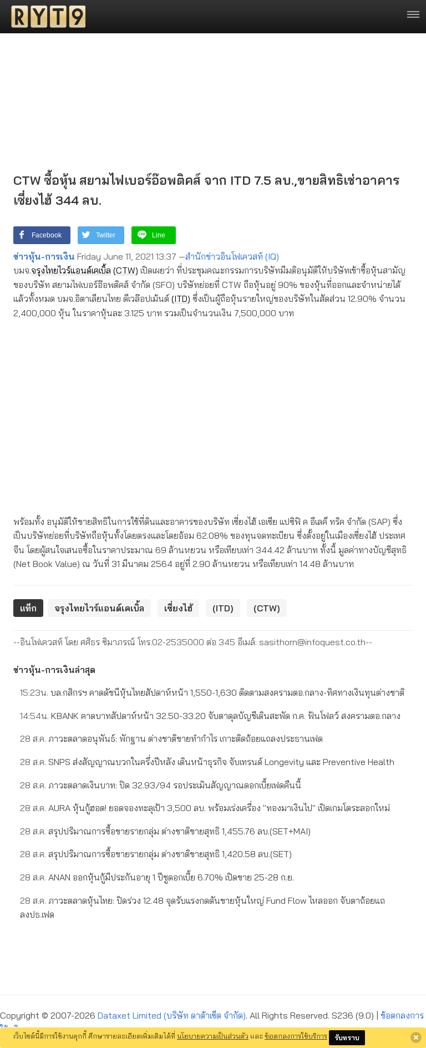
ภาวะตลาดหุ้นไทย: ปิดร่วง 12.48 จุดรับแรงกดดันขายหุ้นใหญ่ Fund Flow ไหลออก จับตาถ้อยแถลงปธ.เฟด (202, 907)
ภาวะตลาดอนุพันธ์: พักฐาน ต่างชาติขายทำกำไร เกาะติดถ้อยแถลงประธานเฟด (171, 738)
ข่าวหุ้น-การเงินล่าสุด (54, 669)
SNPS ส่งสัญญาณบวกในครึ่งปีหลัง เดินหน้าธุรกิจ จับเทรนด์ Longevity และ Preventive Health (207, 761)
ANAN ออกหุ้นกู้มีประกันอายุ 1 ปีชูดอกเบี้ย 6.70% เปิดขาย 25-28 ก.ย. (157, 877)
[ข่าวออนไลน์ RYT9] (45, 16)
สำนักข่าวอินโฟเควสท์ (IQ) (232, 256)
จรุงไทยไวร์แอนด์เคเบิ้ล (71, 270)
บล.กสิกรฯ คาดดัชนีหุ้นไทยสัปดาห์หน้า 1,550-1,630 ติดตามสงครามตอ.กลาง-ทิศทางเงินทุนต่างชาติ (212, 692)
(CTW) (125, 270)
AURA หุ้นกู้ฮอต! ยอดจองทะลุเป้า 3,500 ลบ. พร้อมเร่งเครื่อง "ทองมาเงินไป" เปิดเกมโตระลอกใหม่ (205, 807)
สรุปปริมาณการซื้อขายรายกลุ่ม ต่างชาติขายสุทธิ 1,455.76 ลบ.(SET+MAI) (165, 831)
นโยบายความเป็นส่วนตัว (212, 1035)
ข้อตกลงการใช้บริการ (296, 1035)
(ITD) (180, 298)
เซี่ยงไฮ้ (178, 608)
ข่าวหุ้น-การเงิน (44, 256)
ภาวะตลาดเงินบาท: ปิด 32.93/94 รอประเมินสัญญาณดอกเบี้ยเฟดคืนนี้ (160, 785)
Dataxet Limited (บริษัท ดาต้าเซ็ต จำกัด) (172, 1015)
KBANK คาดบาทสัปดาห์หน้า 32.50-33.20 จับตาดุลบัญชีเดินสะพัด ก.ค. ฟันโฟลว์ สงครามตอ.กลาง (210, 715)
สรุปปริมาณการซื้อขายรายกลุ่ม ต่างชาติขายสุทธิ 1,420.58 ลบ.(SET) (156, 853)
